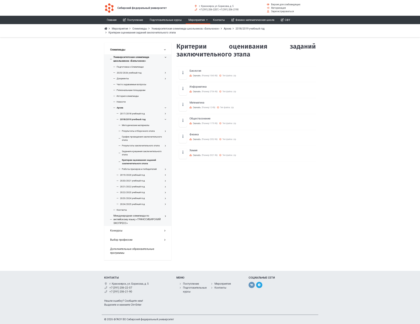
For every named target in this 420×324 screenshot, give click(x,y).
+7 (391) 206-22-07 (120, 287)
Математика (196, 102)
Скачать (196, 75)
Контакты (220, 287)
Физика (194, 134)
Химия (193, 150)
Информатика (198, 86)
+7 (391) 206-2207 (208, 9)
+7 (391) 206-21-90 (120, 291)
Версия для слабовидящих (285, 4)
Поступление (191, 283)
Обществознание (199, 118)
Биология (195, 70)
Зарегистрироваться (282, 11)
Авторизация (278, 8)
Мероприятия (222, 283)
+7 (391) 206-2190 (229, 9)
